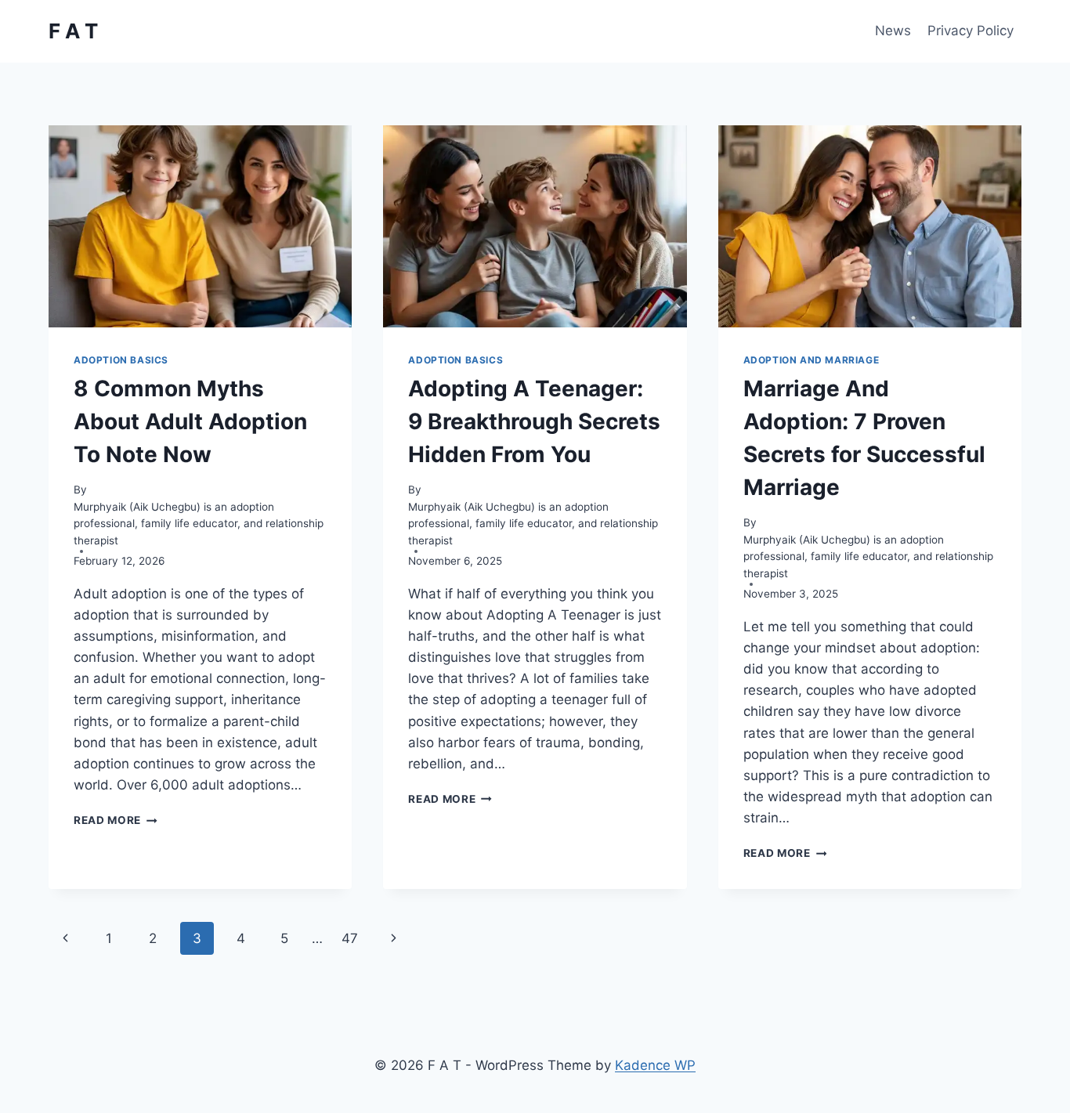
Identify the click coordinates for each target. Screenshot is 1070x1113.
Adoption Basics (121, 360)
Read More (115, 820)
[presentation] (200, 226)
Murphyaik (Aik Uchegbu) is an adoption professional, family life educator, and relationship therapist (199, 523)
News (893, 30)
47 (350, 938)
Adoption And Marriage (811, 360)
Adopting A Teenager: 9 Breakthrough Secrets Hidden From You (534, 421)
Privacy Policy (970, 30)
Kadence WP (655, 1065)
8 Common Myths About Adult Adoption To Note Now (190, 421)
